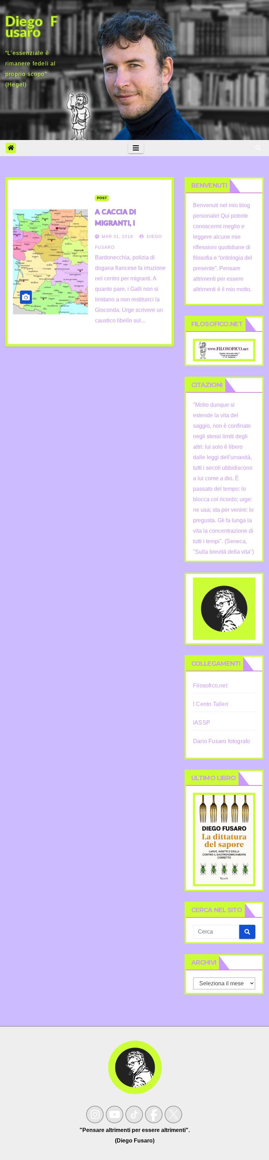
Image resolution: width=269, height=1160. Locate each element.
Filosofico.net (210, 686)
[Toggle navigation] (136, 148)
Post (102, 198)
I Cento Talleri (210, 704)
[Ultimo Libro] (224, 839)
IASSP (201, 723)
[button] (258, 148)
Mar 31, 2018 (117, 236)
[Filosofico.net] (224, 349)
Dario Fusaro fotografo (221, 741)
